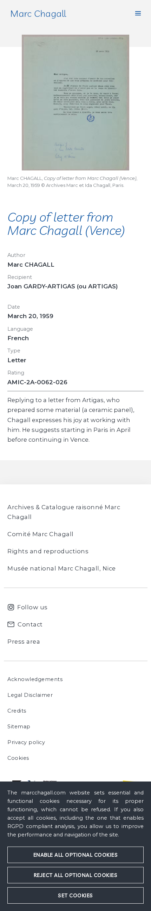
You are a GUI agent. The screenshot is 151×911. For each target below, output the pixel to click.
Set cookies (75, 895)
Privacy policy (26, 742)
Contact (30, 624)
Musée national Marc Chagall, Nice (61, 568)
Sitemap (19, 726)
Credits (16, 711)
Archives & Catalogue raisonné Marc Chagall (63, 512)
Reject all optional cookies (76, 875)
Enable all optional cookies (75, 855)
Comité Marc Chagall (40, 534)
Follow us (32, 607)
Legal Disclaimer (30, 695)
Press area (23, 641)
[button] (138, 13)
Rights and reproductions (47, 551)
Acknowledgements (35, 679)
